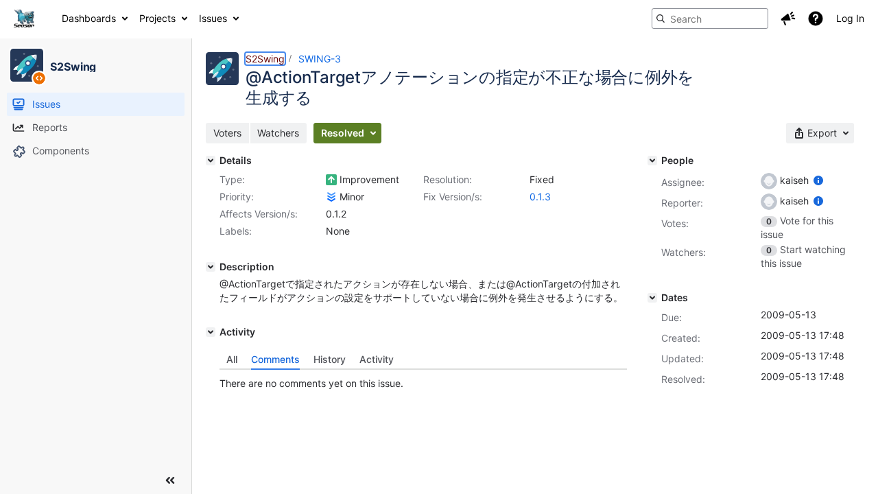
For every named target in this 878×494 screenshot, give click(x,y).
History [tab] (329, 359)
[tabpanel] (423, 380)
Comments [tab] (275, 359)
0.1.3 (540, 196)
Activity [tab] (376, 359)
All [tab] (231, 359)
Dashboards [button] (89, 18)
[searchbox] (710, 18)
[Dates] (652, 298)
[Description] (210, 267)
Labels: (236, 231)
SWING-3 (319, 58)
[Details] (210, 160)
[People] (652, 160)
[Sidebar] (170, 480)
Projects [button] (157, 18)
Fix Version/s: (452, 196)
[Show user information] (818, 180)
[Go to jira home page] (24, 18)
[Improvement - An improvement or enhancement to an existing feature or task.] (331, 179)
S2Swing (265, 58)
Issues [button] (213, 18)
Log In (850, 18)
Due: (671, 317)
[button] (788, 19)
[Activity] (210, 332)
